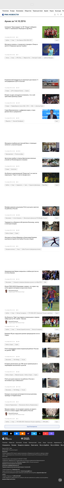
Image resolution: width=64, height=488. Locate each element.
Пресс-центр (34, 445)
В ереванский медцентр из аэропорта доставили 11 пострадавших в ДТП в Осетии (21, 80)
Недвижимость (58, 442)
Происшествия (33, 442)
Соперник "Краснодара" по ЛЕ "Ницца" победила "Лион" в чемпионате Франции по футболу (20, 27)
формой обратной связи (8, 479)
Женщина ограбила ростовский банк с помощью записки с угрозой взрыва (20, 144)
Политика (4, 442)
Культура (50, 442)
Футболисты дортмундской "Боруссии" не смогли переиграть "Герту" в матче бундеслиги (21, 174)
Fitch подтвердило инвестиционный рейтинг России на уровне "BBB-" (21, 349)
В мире (25, 442)
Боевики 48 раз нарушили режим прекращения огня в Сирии (22, 334)
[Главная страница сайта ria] (10, 14)
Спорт (39, 442)
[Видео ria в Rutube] (28, 433)
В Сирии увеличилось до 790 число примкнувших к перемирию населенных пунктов (21, 364)
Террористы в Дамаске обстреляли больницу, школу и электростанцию (22, 223)
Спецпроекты (6, 445)
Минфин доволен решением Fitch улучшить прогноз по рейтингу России (22, 207)
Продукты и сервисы (23, 445)
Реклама (13, 445)
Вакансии (4, 451)
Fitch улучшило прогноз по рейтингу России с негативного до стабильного (19, 379)
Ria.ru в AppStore (44, 445)
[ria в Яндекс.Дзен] (11, 433)
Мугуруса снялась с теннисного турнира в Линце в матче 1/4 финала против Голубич (21, 45)
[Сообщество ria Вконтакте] (17, 433)
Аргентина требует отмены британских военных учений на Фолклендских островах (20, 159)
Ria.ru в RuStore (55, 445)
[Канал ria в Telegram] (34, 433)
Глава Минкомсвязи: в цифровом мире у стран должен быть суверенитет (20, 110)
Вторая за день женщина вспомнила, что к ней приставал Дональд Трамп (20, 95)
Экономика (19, 442)
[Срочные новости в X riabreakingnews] (45, 433)
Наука (44, 442)
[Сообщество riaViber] (51, 433)
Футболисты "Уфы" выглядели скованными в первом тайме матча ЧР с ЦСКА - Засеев (22, 318)
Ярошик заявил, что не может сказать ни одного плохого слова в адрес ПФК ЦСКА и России (20, 409)
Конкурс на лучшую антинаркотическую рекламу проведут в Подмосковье (21, 394)
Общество (11, 442)
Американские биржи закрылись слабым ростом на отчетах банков (21, 272)
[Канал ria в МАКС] (5, 433)
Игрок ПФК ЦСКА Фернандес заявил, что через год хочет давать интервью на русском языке (21, 287)
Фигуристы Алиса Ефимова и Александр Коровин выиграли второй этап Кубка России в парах (21, 238)
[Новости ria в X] (40, 433)
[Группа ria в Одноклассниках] (22, 433)
